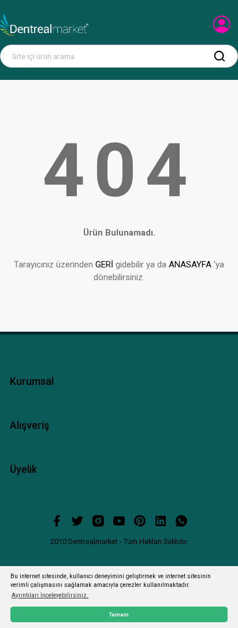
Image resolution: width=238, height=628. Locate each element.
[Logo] (44, 24)
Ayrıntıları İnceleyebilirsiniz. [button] (50, 595)
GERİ (104, 264)
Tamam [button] (119, 614)
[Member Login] (222, 27)
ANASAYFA (190, 264)
